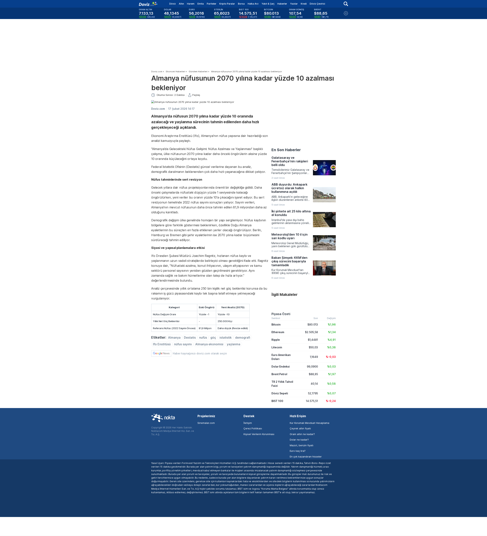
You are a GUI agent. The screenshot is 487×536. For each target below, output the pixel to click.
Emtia (200, 3)
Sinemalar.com (206, 422)
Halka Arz (253, 3)
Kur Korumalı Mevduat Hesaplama (309, 422)
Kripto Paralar (227, 3)
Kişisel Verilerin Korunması (259, 434)
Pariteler (211, 3)
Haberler (282, 3)
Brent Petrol (279, 374)
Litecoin (276, 347)
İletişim (248, 422)
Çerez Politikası (253, 428)
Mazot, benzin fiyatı (301, 445)
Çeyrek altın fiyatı (300, 428)
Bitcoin (276, 324)
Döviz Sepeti (279, 393)
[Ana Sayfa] (148, 4)
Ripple (275, 339)
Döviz (172, 3)
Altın (181, 3)
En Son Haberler (286, 150)
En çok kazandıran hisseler (306, 456)
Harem (190, 3)
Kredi (304, 3)
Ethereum (277, 332)
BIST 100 (277, 401)
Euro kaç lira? (298, 450)
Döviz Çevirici (317, 3)
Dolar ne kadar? (299, 439)
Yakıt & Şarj (268, 3)
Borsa (241, 3)
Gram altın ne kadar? (302, 434)
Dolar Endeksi (280, 366)
